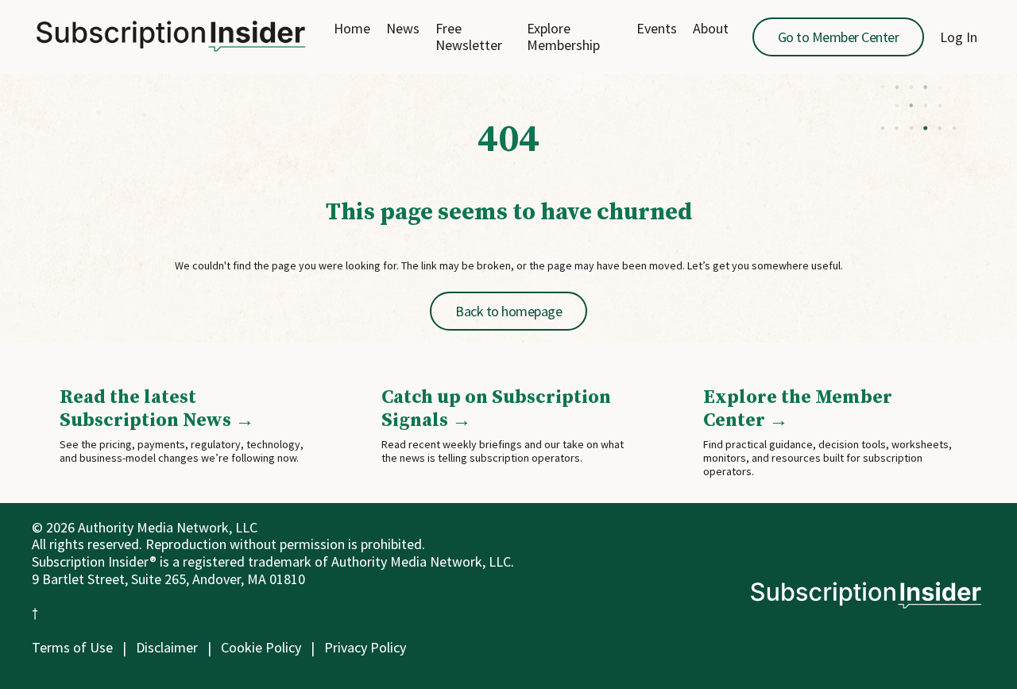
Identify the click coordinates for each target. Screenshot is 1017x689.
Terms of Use (72, 647)
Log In (958, 37)
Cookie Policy (261, 647)
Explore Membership (563, 37)
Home (352, 28)
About (711, 28)
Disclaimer (167, 647)
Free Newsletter (468, 37)
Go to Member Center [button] (838, 37)
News (403, 28)
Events (656, 28)
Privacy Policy (365, 647)
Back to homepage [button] (508, 311)
